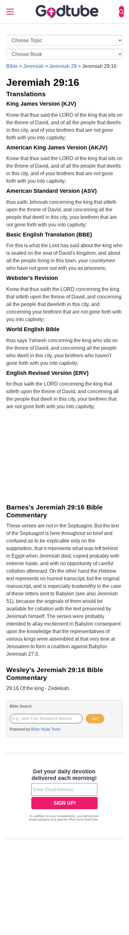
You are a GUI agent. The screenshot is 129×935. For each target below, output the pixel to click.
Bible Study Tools (45, 729)
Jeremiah (33, 66)
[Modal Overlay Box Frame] (64, 795)
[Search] (121, 11)
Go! (95, 718)
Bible (12, 66)
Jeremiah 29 (63, 66)
